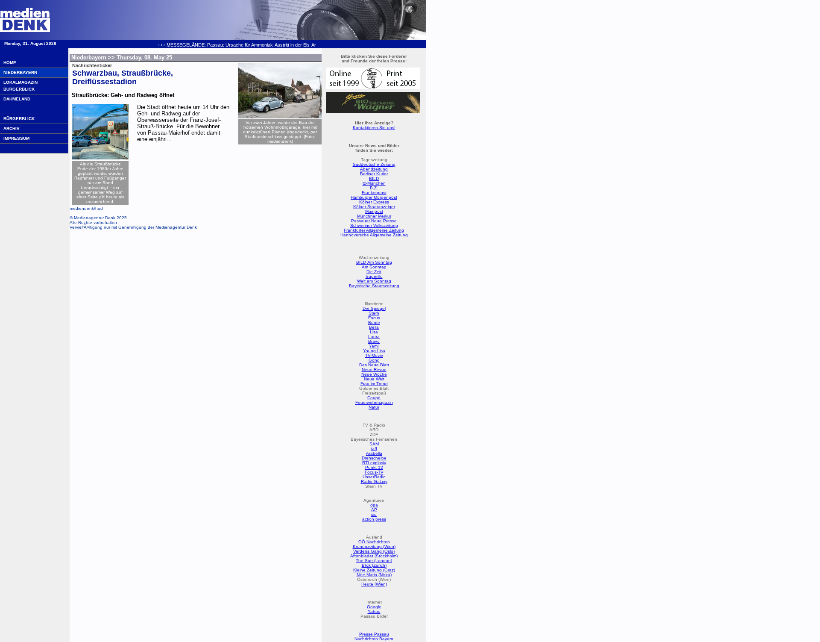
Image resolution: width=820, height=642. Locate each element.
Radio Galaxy (374, 481)
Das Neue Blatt (374, 364)
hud (99, 208)
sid (374, 514)
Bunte (374, 322)
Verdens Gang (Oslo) (374, 551)
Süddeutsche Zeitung (374, 164)
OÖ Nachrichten (374, 541)
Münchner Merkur (374, 216)
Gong (374, 360)
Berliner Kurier (374, 173)
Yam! (374, 346)
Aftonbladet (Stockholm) (374, 556)
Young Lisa (374, 350)
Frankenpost (374, 192)
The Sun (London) (374, 560)
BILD (374, 178)
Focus (374, 317)
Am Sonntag (374, 267)
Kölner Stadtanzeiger (374, 206)
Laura (374, 336)
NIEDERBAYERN (20, 72)
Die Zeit (373, 271)
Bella (374, 327)
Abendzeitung (374, 169)
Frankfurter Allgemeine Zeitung (374, 230)
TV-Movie (374, 355)
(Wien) (380, 584)
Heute (367, 584)
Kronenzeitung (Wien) (374, 546)
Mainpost (374, 211)
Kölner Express (374, 202)
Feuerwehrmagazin (374, 402)
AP (374, 509)
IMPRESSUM (16, 138)
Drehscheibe (374, 458)
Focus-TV (374, 472)
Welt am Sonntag (374, 281)
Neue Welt (374, 379)
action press (374, 519)
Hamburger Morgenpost (374, 197)
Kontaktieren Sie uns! (374, 127)
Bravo (374, 341)
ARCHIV (11, 128)
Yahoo (374, 611)
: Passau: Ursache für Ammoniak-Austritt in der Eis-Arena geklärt (243, 44)
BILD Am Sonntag (374, 262)
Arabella (374, 453)
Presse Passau (374, 634)
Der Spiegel (374, 308)
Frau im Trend (374, 383)
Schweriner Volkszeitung (374, 225)
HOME (9, 62)
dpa (374, 505)
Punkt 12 (374, 467)
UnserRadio (374, 476)
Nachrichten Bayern (373, 638)
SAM (374, 444)
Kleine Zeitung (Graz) (374, 570)
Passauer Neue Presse (374, 220)
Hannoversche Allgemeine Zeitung (374, 235)
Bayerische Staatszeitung (374, 285)
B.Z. (374, 188)
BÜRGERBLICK (19, 118)
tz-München (374, 183)
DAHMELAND (16, 99)
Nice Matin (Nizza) (374, 574)
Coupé (374, 397)
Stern (374, 313)
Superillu (374, 276)
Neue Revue (374, 369)
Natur (374, 407)
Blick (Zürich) (374, 565)
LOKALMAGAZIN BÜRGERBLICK (20, 85)
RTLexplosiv (374, 462)
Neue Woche (374, 374)
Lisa (374, 332)
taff (374, 448)
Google (374, 606)
